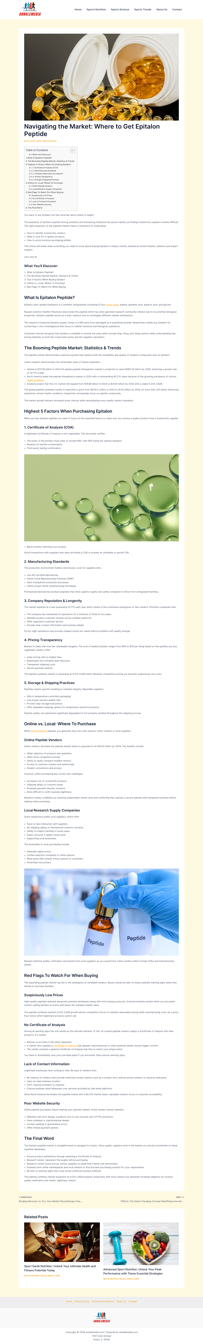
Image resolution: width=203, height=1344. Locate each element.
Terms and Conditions (102, 1301)
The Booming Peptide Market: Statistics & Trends (51, 161)
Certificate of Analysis (65, 1045)
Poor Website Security (42, 204)
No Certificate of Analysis (43, 198)
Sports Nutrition (96, 9)
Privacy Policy (81, 1301)
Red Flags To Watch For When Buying (45, 192)
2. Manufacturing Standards (44, 171)
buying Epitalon (39, 731)
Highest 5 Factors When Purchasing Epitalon (49, 164)
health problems (35, 380)
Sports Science (120, 9)
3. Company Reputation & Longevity (47, 173)
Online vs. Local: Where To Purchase (45, 183)
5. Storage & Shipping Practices (45, 180)
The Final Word (35, 208)
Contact (177, 9)
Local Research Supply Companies (47, 189)
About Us (161, 9)
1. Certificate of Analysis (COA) (45, 168)
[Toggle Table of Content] (71, 150)
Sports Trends (142, 9)
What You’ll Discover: (41, 154)
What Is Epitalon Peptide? (39, 158)
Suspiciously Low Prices (42, 195)
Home (78, 9)
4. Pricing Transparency (43, 176)
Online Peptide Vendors (42, 186)
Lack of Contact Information (44, 201)
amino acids (112, 304)
